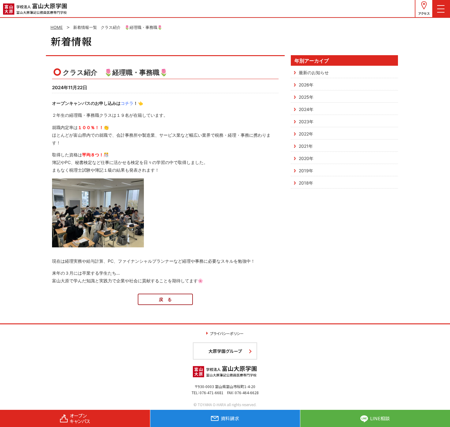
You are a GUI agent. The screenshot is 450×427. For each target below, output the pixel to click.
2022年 (306, 133)
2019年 (306, 170)
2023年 (306, 121)
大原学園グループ (225, 351)
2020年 (306, 158)
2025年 (306, 97)
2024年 (306, 109)
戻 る (165, 299)
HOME (57, 27)
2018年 (306, 182)
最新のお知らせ (314, 72)
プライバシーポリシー (227, 333)
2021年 (306, 146)
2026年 (306, 84)
